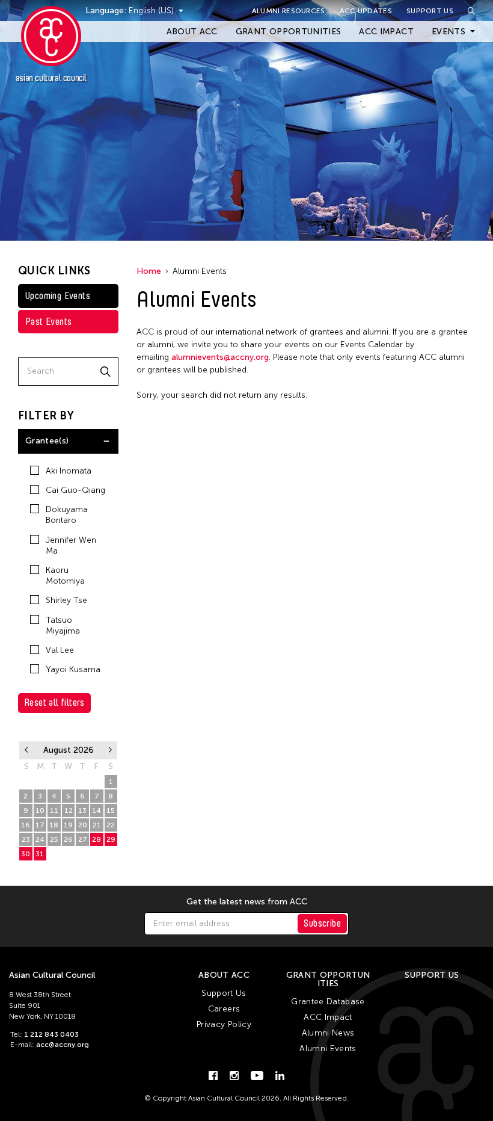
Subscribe (322, 923)
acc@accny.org (62, 1044)
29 (110, 839)
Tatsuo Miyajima (63, 625)
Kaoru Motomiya (65, 575)
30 (25, 854)
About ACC (192, 31)
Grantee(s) (47, 441)
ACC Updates (366, 11)
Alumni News (328, 1033)
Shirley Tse (66, 600)
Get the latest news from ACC (246, 902)
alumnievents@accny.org (220, 357)
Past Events (48, 321)
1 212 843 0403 (51, 1034)
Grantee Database (328, 1001)
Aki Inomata (68, 471)
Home (148, 271)
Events (448, 31)
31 (39, 854)
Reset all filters (54, 702)
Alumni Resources (288, 11)
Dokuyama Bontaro (67, 514)
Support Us (429, 11)
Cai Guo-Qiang (75, 490)
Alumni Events (328, 1048)
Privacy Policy (224, 1024)
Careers (224, 1009)
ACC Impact (386, 31)
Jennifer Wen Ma (71, 545)
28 (96, 839)
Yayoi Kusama (73, 669)
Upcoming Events (57, 295)
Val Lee (60, 650)
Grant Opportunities (288, 31)
